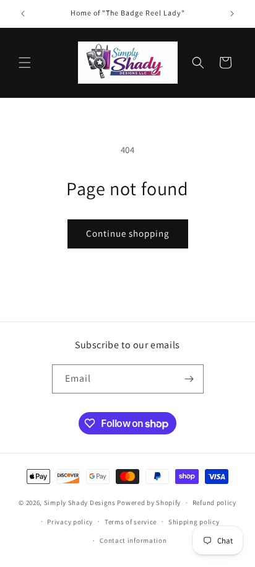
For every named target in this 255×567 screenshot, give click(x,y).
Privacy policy (70, 521)
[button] (24, 62)
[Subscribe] (189, 378)
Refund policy (214, 502)
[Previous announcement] (23, 13)
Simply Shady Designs (80, 502)
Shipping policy (194, 521)
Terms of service (131, 521)
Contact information (133, 540)
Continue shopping (128, 233)
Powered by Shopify (149, 502)
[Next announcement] (232, 13)
